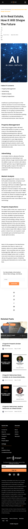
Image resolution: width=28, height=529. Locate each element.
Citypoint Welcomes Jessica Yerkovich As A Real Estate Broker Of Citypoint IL (12, 407)
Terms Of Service (13, 518)
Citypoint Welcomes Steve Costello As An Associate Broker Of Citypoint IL (13, 376)
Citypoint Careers (6, 434)
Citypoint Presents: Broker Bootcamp (11, 345)
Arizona (16, 432)
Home (2, 9)
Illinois (16, 429)
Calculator (4, 436)
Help (3, 520)
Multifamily (8, 9)
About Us (4, 432)
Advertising (5, 91)
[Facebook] (10, 474)
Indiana (16, 434)
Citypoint (6, 324)
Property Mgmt (5, 440)
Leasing (3, 438)
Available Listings (6, 450)
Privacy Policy (5, 518)
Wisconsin (17, 436)
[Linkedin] (18, 474)
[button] (14, 292)
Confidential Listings (7, 452)
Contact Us (4, 429)
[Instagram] (14, 474)
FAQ (7, 520)
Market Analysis (6, 94)
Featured (12, 324)
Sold (3, 448)
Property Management (9, 89)
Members (21, 518)
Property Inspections (8, 96)
